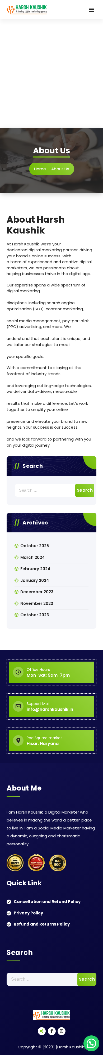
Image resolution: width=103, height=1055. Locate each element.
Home (40, 169)
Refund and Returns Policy (42, 924)
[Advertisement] (51, 73)
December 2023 (36, 592)
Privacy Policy (28, 913)
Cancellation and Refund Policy (47, 901)
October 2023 (34, 615)
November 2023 (36, 603)
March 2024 (32, 557)
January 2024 (34, 580)
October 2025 (34, 546)
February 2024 (35, 569)
